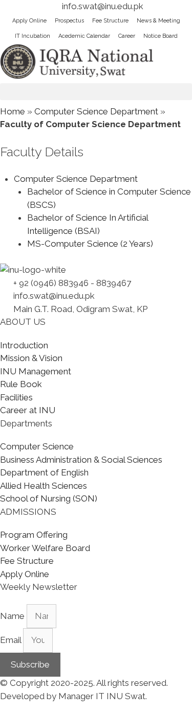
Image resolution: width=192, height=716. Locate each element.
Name (13, 616)
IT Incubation (32, 36)
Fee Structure (110, 20)
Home (12, 111)
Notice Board (160, 36)
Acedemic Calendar (84, 36)
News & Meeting (158, 20)
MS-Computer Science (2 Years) (90, 243)
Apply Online (29, 20)
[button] (96, 91)
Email (11, 640)
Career (126, 36)
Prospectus (69, 20)
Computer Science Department (96, 111)
